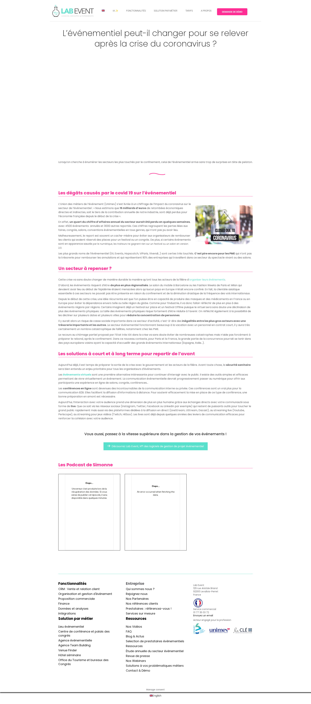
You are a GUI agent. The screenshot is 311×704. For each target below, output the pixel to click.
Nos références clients (142, 604)
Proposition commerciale (76, 599)
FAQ (129, 631)
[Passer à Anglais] (103, 10)
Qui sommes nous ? (140, 589)
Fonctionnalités (72, 583)
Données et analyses (73, 609)
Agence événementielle (75, 640)
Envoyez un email (203, 615)
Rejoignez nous (137, 594)
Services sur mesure (140, 613)
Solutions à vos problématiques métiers (155, 666)
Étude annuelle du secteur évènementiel (155, 651)
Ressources (134, 646)
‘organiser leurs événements (207, 279)
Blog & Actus (135, 636)
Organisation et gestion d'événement (85, 594)
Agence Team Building (74, 645)
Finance (63, 604)
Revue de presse (138, 656)
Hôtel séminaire (69, 655)
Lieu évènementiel (71, 627)
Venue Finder (67, 650)
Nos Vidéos (134, 627)
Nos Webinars (136, 661)
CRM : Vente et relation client (79, 589)
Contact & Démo (138, 670)
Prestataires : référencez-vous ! (149, 609)
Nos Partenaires (137, 599)
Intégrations (67, 613)
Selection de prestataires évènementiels (155, 641)
